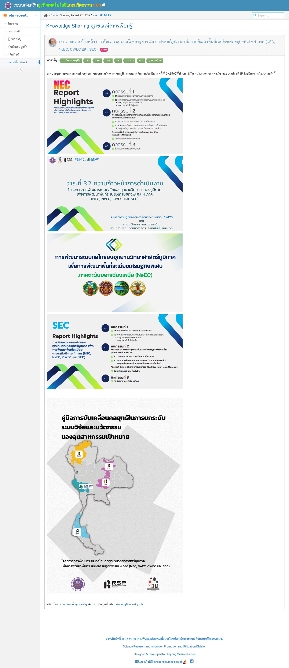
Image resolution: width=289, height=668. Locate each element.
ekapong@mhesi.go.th (129, 604)
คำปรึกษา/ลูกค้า (17, 47)
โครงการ (13, 23)
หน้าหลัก (54, 15)
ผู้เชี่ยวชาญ (14, 39)
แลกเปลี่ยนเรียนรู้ (17, 62)
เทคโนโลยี (14, 31)
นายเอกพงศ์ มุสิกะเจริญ (74, 604)
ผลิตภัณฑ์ (13, 54)
